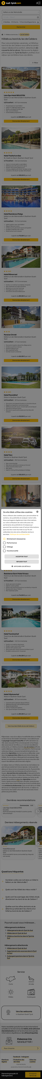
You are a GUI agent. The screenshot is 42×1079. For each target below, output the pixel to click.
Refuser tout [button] (21, 562)
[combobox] (37, 512)
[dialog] (21, 539)
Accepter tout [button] (22, 556)
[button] (21, 566)
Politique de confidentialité (20, 534)
